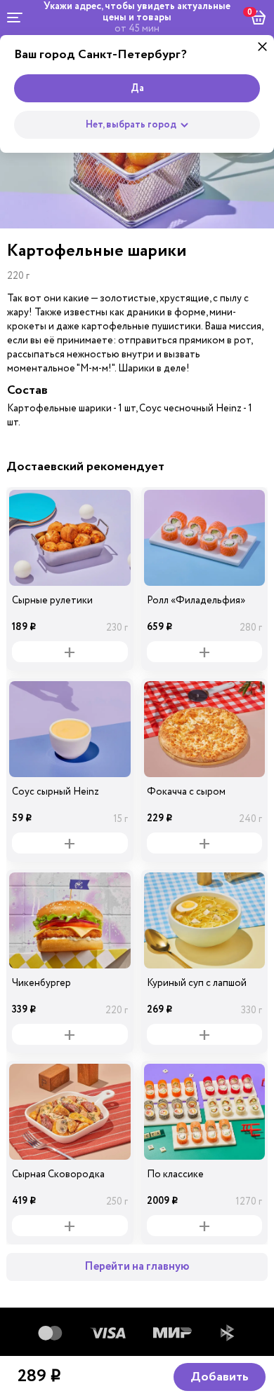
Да (137, 88)
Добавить (219, 1377)
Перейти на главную (137, 1267)
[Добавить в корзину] (70, 651)
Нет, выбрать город (131, 125)
